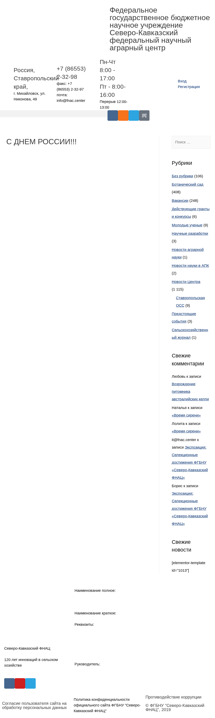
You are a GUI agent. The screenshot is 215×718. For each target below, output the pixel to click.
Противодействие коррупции (173, 697)
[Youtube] (20, 683)
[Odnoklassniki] (123, 115)
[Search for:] (191, 142)
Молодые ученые (187, 225)
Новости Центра (186, 282)
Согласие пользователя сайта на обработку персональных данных (34, 705)
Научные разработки (190, 233)
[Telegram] (133, 115)
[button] (54, 113)
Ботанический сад (187, 184)
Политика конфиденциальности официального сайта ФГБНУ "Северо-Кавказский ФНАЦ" (107, 705)
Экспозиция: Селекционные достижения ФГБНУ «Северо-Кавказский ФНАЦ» (190, 462)
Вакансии (180, 201)
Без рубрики (182, 176)
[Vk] (113, 115)
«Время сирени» (186, 415)
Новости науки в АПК (190, 266)
